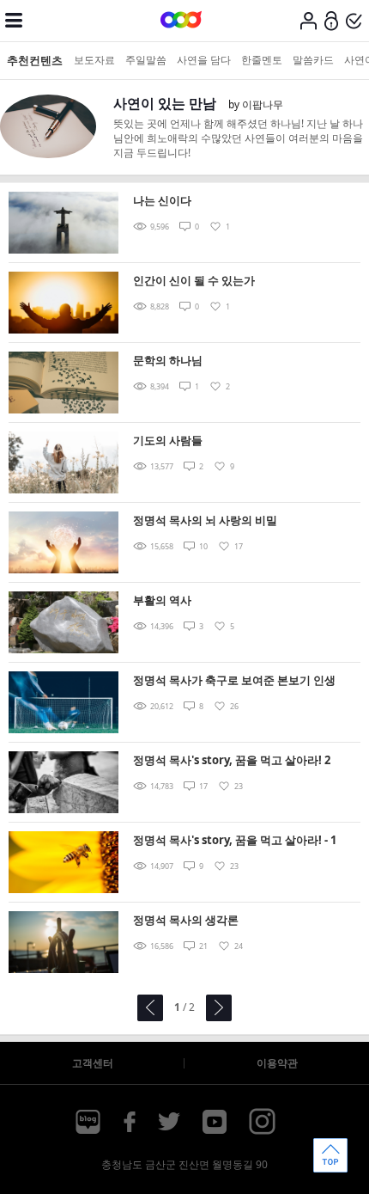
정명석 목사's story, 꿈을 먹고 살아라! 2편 (231, 761)
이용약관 (277, 1063)
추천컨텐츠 (35, 60)
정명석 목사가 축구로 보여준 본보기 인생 (234, 680)
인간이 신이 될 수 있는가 (194, 280)
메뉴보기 (13, 20)
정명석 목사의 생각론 (186, 920)
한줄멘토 (261, 59)
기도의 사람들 (168, 440)
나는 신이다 (162, 200)
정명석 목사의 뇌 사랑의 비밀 (205, 520)
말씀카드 (313, 59)
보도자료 (94, 59)
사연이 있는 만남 (164, 103)
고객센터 (92, 1063)
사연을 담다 (204, 59)
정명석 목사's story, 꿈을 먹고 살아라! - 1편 (234, 841)
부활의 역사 (162, 600)
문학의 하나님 (168, 360)
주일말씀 (145, 59)
